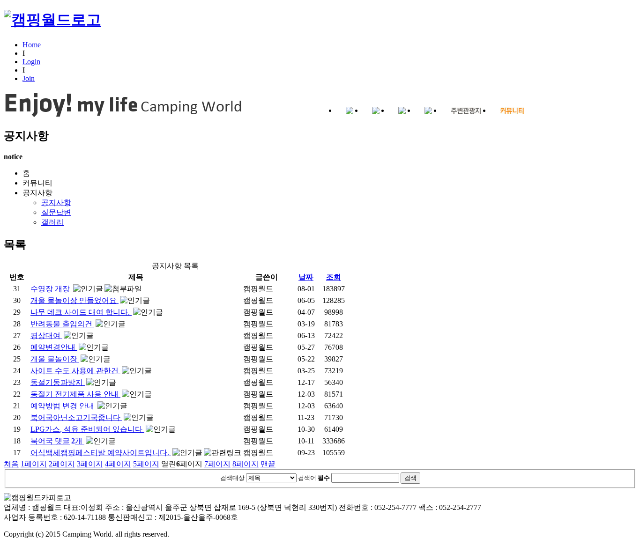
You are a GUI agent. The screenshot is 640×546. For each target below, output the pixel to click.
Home (31, 45)
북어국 (56, 441)
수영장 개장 (51, 289)
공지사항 (46, 207)
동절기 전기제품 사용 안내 (75, 394)
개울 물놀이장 (54, 359)
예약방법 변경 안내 (63, 406)
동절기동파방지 (57, 382)
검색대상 (232, 477)
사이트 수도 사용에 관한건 (75, 371)
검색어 (314, 477)
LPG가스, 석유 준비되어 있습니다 (87, 429)
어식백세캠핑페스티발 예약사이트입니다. (100, 453)
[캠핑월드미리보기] (376, 111)
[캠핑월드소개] (349, 111)
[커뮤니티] (512, 111)
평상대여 (46, 335)
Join (28, 78)
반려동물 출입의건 (62, 324)
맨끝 (267, 464)
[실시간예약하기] (428, 111)
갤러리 (52, 222)
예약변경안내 (53, 347)
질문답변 (56, 212)
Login (31, 62)
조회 (333, 277)
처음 (11, 464)
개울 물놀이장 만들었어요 (74, 300)
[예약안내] (402, 111)
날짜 (305, 277)
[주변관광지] (466, 111)
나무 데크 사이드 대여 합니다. (81, 312)
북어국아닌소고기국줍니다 (76, 417)
